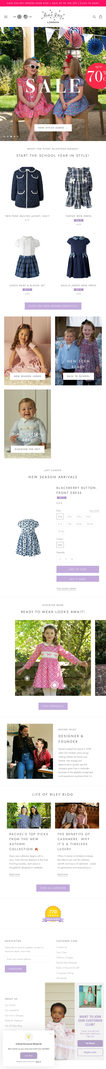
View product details (66, 588)
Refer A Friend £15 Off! (68, 967)
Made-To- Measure (14, 1020)
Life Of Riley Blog (13, 1025)
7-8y (69, 524)
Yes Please (90, 1043)
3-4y (69, 516)
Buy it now (78, 579)
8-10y (79, 524)
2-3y (60, 516)
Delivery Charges (64, 957)
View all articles (53, 888)
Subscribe (15, 968)
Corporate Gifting (64, 973)
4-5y (79, 516)
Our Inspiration (12, 1010)
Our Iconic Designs (14, 1015)
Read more (14, 874)
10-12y (90, 524)
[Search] (94, 16)
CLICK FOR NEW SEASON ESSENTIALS (53, 306)
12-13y (61, 531)
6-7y (60, 524)
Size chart (94, 510)
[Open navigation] (5, 16)
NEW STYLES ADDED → (53, 127)
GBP (14, 16)
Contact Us (61, 947)
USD (30, 16)
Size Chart (61, 952)
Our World (10, 1005)
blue (60, 544)
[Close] (101, 986)
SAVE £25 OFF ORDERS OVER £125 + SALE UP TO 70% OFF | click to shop (53, 3)
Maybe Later (90, 1052)
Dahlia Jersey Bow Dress (78, 285)
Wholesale (61, 978)
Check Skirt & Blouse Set (27, 285)
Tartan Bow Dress (79, 216)
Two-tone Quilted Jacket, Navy (27, 216)
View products (53, 706)
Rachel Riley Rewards (66, 962)
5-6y (88, 516)
